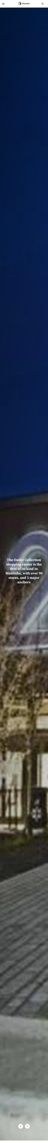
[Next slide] (27, 1126)
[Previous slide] (20, 1126)
